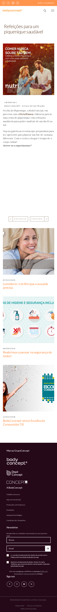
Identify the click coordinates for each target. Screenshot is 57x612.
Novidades (10, 510)
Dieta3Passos (26, 114)
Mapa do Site (19, 606)
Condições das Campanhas (16, 520)
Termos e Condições (34, 606)
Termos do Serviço (30, 574)
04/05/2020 (9, 348)
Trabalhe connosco (13, 494)
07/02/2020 (9, 280)
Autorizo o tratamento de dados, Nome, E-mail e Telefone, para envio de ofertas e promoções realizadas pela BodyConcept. (30, 564)
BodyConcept (13, 106)
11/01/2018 (9, 417)
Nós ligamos (46, 3)
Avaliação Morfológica (14, 515)
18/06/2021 (11, 102)
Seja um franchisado (13, 500)
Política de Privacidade (19, 557)
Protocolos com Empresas (15, 505)
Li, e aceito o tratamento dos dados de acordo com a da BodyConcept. (29, 556)
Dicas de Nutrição (33, 106)
